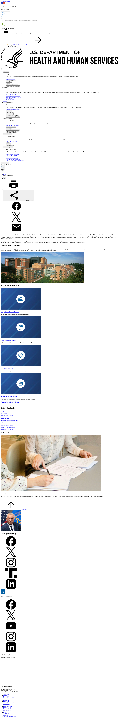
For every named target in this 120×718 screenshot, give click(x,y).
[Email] (16, 232)
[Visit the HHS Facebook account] (11, 609)
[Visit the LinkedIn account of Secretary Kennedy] (11, 588)
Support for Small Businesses (9, 396)
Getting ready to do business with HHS (9, 420)
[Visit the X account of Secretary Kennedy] (11, 556)
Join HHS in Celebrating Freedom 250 (19, 44)
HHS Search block (5, 164)
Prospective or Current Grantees (10, 312)
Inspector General (7, 707)
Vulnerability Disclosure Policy (10, 716)
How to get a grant (5, 418)
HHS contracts (4, 413)
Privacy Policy (6, 704)
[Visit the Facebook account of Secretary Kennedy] (11, 546)
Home (4, 174)
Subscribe (3, 659)
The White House (7, 713)
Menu (2, 170)
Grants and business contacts (7, 415)
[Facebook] (16, 211)
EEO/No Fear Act (7, 710)
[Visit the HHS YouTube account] (11, 630)
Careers (5, 695)
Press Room (6, 700)
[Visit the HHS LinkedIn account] (11, 652)
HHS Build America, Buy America (8, 429)
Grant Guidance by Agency (8, 340)
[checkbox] (4, 178)
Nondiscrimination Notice (9, 697)
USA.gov (5, 715)
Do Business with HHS (7, 368)
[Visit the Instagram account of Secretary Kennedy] (11, 567)
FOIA (4, 712)
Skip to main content (5, 1)
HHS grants (3, 411)
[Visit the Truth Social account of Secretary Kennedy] (11, 578)
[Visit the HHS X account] (11, 620)
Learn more (3, 498)
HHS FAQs (6, 696)
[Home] (60, 67)
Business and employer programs (8, 427)
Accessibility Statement (8, 702)
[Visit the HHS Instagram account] (11, 641)
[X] (16, 221)
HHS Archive (6, 701)
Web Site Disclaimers (8, 708)
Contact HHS (6, 694)
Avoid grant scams (5, 422)
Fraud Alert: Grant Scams (10, 402)
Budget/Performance (7, 706)
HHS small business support (7, 425)
